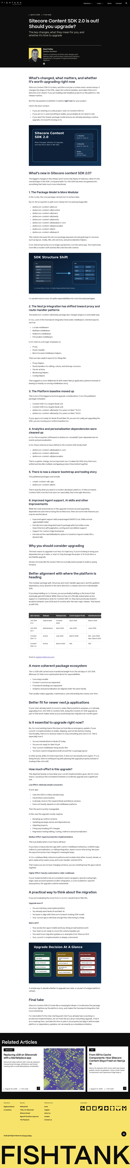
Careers (47, 1116)
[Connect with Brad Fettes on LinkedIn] (44, 64)
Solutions (87, 3)
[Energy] (94, 1109)
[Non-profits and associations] (118, 1109)
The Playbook (24, 1120)
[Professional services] (88, 1109)
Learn (99, 3)
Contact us (48, 1120)
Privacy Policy (27, 1135)
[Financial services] (100, 1109)
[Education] (112, 1109)
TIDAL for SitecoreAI (27, 1110)
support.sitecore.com (45, 657)
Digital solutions (9, 1106)
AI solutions (7, 1110)
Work (109, 3)
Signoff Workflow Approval (29, 1116)
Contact (119, 3)
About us (47, 1113)
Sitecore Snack (25, 1113)
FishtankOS (24, 1106)
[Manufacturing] (124, 1109)
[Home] (11, 3)
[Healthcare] (106, 1109)
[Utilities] (82, 1109)
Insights (47, 1110)
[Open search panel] (126, 3)
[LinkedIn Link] (123, 1133)
